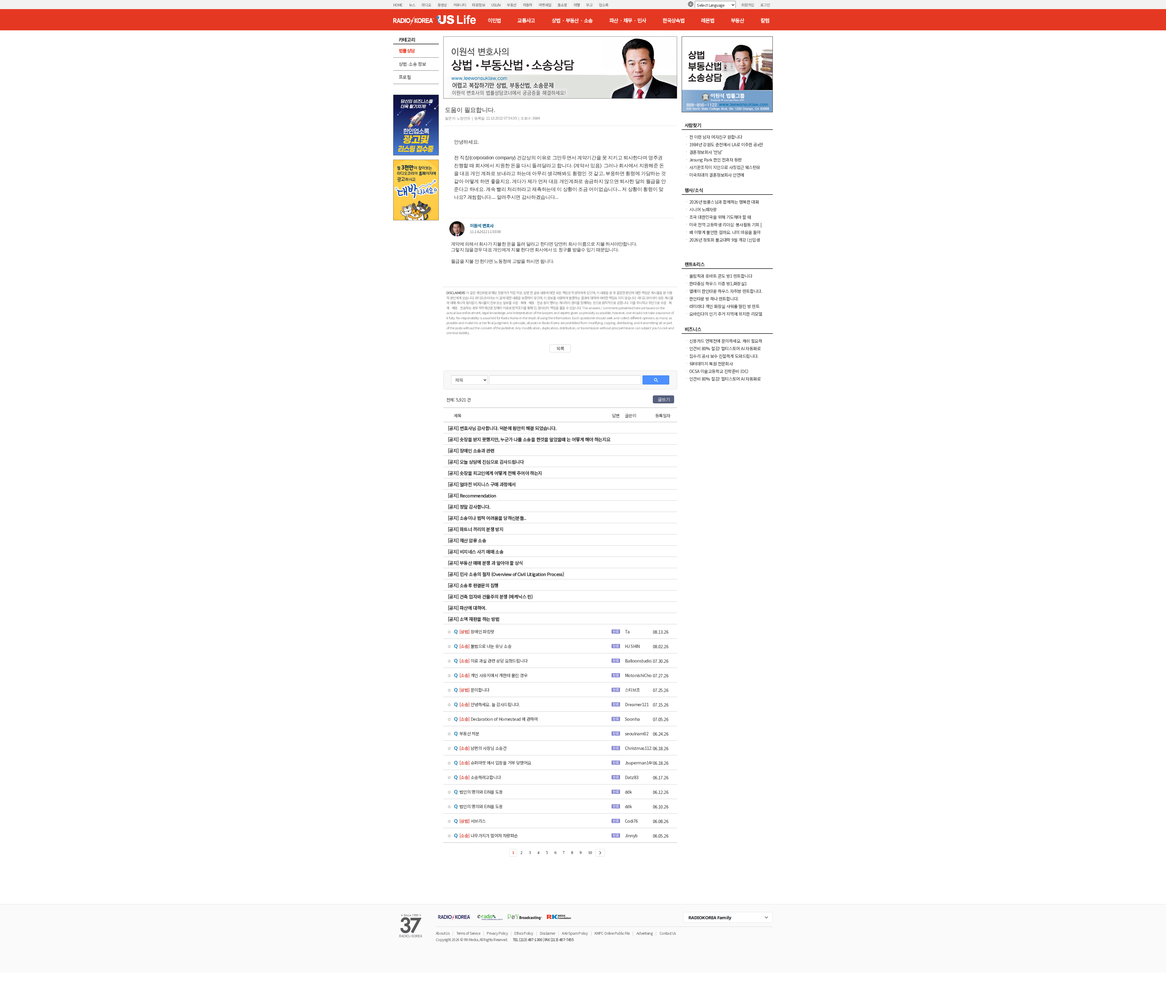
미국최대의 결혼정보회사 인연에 (716, 175)
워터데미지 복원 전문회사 (711, 364)
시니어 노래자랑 (703, 209)
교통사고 (526, 20)
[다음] (600, 853)
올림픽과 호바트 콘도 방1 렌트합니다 (720, 276)
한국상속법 (673, 20)
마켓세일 (545, 4)
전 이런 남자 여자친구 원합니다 (715, 137)
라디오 (426, 4)
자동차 (527, 4)
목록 (560, 348)
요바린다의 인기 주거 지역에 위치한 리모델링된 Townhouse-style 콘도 (725, 317)
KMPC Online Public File (612, 933)
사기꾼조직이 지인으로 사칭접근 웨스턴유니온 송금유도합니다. (724, 170)
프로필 (405, 77)
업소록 (603, 4)
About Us (442, 933)
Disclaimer (547, 933)
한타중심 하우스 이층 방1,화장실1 (718, 283)
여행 (577, 4)
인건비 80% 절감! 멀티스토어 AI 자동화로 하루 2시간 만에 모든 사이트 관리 (725, 351)
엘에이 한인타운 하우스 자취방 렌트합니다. (725, 291)
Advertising (644, 933)
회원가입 (747, 4)
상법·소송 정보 (412, 64)
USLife (495, 4)
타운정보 (478, 4)
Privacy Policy (497, 933)
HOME (398, 4)
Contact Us (668, 933)
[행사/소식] (727, 192)
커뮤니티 (459, 4)
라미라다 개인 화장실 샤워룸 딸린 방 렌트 (724, 306)
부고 (589, 4)
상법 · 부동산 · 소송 (572, 20)
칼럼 (765, 20)
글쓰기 (664, 399)
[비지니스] (727, 331)
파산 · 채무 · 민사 (627, 20)
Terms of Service (468, 933)
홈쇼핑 (562, 4)
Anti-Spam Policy (575, 933)
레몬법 (707, 20)
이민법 (494, 20)
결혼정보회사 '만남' (705, 152)
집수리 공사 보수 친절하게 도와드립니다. (724, 356)
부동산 (511, 4)
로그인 (765, 4)
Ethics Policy (523, 933)
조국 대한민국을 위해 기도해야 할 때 (720, 217)
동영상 (442, 4)
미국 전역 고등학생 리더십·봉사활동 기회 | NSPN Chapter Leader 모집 (725, 228)
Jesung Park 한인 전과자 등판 (715, 160)
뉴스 (412, 4)
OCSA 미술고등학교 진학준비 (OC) (718, 371)
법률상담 (407, 50)
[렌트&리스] (727, 266)
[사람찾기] (727, 127)
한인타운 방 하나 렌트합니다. (713, 299)
